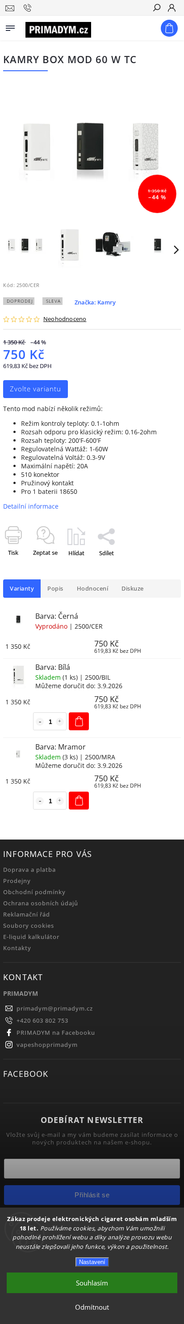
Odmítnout (92, 1307)
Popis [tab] (55, 588)
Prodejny (17, 881)
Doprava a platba (29, 870)
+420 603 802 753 (42, 1020)
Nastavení (92, 1262)
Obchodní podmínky (34, 892)
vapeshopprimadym (47, 1045)
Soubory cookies (28, 926)
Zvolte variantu (35, 389)
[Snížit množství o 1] (40, 722)
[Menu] (10, 26)
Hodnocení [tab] (93, 588)
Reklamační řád (26, 914)
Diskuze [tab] (132, 588)
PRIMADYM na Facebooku (56, 1033)
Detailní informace (31, 506)
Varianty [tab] (22, 588)
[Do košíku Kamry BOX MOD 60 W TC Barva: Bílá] (79, 721)
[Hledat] (156, 8)
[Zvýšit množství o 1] (60, 722)
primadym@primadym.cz (55, 1008)
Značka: (95, 302)
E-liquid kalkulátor (31, 937)
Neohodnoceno (64, 319)
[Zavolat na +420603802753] (29, 8)
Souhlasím (92, 1282)
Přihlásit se (92, 1195)
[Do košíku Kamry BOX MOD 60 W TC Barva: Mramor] (79, 801)
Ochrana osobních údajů (40, 903)
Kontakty (17, 948)
